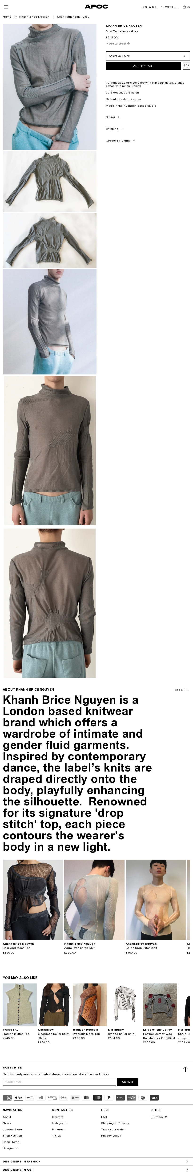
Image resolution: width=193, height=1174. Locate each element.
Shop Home (11, 1142)
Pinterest (58, 1129)
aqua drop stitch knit (79, 948)
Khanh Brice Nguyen (34, 16)
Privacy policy (111, 1135)
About (7, 1117)
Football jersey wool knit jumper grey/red (159, 1036)
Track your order (113, 1129)
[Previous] (6, 900)
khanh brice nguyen (124, 25)
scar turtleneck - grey (73, 16)
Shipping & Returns (115, 1123)
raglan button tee (16, 1034)
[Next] (59, 900)
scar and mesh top (16, 948)
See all (180, 689)
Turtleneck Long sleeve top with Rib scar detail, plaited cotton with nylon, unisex (145, 84)
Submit (127, 1082)
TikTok (56, 1135)
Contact (57, 1117)
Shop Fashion (12, 1135)
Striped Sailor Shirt (121, 1034)
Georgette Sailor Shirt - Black (54, 1036)
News (7, 1123)
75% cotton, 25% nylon (122, 92)
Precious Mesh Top (86, 1034)
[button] (6, 7)
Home (7, 16)
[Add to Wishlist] (186, 66)
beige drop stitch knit (141, 948)
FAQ (104, 1117)
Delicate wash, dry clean (123, 99)
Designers (10, 1148)
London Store (12, 1129)
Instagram (59, 1123)
